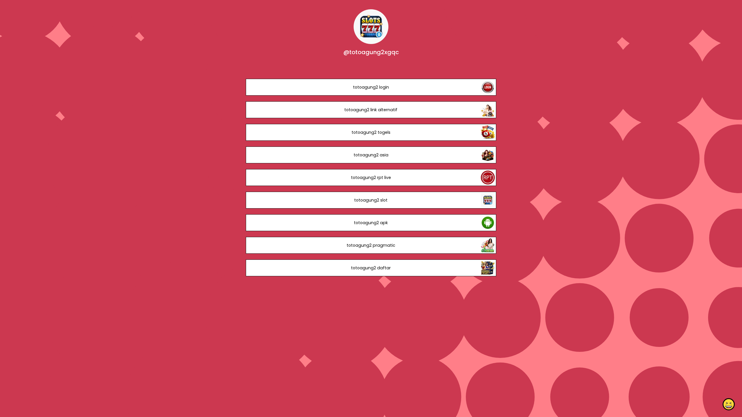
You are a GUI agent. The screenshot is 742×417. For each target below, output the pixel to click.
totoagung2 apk (371, 223)
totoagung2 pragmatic (371, 245)
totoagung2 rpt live (371, 177)
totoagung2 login (371, 87)
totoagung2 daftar (371, 268)
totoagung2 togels (371, 132)
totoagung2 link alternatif (370, 110)
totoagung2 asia (371, 155)
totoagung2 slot (371, 200)
